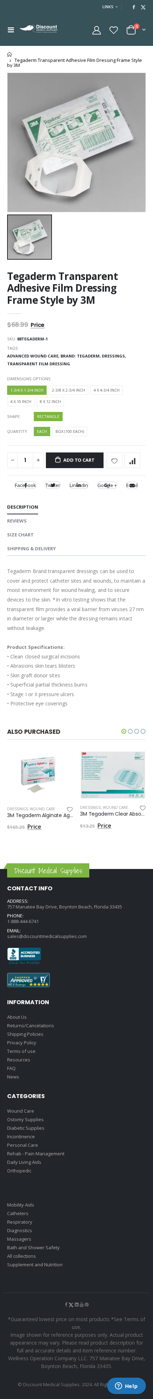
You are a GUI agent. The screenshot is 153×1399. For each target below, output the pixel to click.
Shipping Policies (25, 1034)
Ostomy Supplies (25, 1119)
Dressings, (114, 356)
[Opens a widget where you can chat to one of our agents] (126, 1386)
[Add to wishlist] (114, 460)
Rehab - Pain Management (35, 1153)
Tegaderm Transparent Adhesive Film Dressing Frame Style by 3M (62, 288)
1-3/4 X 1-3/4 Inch (26, 390)
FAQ (11, 1068)
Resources (18, 1059)
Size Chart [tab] (20, 534)
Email (132, 485)
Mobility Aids (20, 1205)
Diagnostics (19, 1230)
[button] (124, 731)
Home (9, 54)
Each (42, 431)
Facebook (25, 485)
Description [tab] (22, 507)
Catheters (17, 1213)
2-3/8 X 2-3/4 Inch (68, 390)
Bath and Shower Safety (33, 1247)
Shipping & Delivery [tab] (31, 548)
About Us (17, 1017)
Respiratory (19, 1222)
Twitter (53, 485)
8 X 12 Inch (50, 401)
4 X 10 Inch (20, 401)
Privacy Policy (21, 1042)
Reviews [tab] (17, 521)
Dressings (17, 808)
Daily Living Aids (24, 1162)
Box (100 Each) (70, 431)
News (13, 1077)
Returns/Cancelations (30, 1025)
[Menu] (11, 30)
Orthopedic (19, 1170)
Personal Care (22, 1145)
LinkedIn (79, 485)
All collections (21, 1256)
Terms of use (21, 1051)
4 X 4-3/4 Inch (107, 390)
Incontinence (21, 1136)
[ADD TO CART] (61, 762)
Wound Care (42, 808)
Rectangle (48, 416)
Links (108, 6)
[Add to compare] (133, 460)
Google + (107, 485)
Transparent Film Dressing (38, 363)
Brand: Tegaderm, (81, 356)
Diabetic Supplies (25, 1128)
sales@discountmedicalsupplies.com (47, 936)
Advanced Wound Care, (33, 356)
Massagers (19, 1239)
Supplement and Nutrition (35, 1264)
